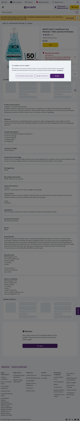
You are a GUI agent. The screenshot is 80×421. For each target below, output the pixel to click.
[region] (40, 71)
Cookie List (60, 70)
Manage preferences (42, 76)
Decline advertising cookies (25, 76)
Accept (57, 76)
